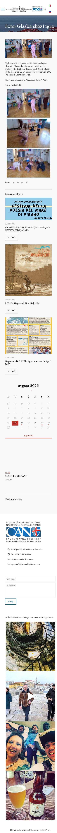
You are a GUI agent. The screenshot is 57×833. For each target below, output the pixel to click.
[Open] (30, 646)
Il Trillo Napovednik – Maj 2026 (22, 303)
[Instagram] (51, 667)
